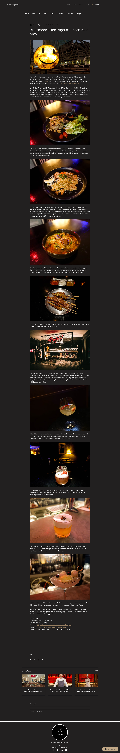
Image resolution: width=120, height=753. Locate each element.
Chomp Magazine (13, 5)
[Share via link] (42, 660)
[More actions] (89, 25)
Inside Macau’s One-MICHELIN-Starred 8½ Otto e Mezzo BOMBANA (33, 690)
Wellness (60, 14)
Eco (33, 14)
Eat (39, 14)
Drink (45, 14)
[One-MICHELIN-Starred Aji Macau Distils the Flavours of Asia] (60, 680)
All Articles (25, 14)
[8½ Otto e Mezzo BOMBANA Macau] (33, 680)
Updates (70, 14)
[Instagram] (54, 750)
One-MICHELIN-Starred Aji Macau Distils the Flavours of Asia (59, 690)
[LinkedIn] (62, 750)
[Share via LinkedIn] (38, 660)
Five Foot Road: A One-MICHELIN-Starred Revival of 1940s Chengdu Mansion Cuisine (86, 690)
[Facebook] (58, 750)
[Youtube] (66, 750)
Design (78, 14)
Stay (52, 14)
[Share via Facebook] (30, 660)
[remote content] (60, 641)
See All (96, 670)
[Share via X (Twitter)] (34, 660)
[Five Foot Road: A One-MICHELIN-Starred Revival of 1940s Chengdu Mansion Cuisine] (86, 680)
